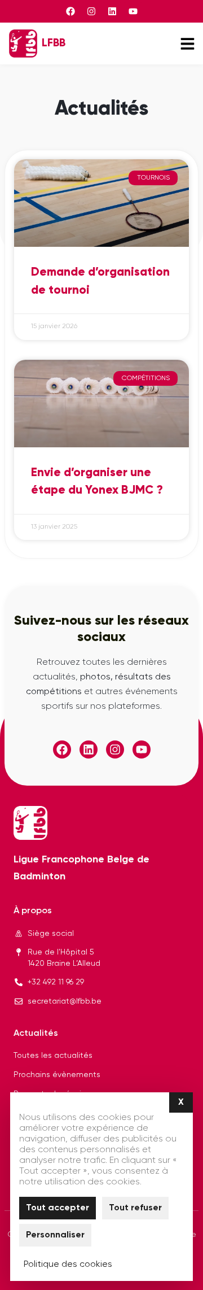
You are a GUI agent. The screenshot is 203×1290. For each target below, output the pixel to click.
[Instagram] (91, 11)
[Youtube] (133, 11)
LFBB (53, 43)
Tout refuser (135, 1208)
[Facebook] (70, 11)
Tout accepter (57, 1208)
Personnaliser (55, 1235)
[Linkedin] (112, 11)
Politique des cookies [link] (68, 1264)
